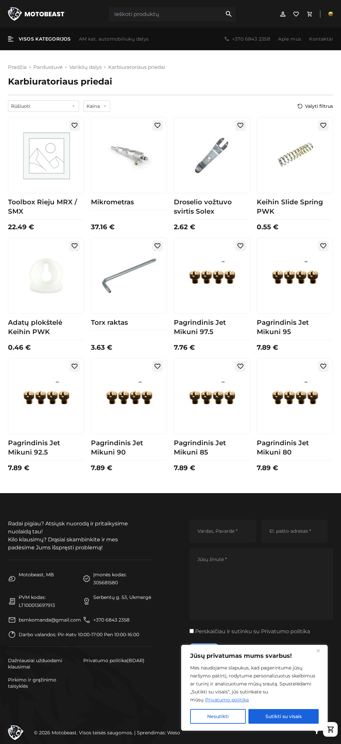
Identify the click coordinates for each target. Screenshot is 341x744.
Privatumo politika (227, 700)
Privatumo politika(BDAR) (114, 660)
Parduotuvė (48, 67)
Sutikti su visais (283, 716)
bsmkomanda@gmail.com (50, 620)
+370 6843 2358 (251, 39)
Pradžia (17, 67)
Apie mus (289, 39)
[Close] (321, 650)
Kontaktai (321, 39)
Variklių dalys (85, 67)
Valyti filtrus (319, 106)
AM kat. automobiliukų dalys (114, 39)
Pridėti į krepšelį (46, 185)
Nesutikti (218, 716)
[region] (254, 688)
